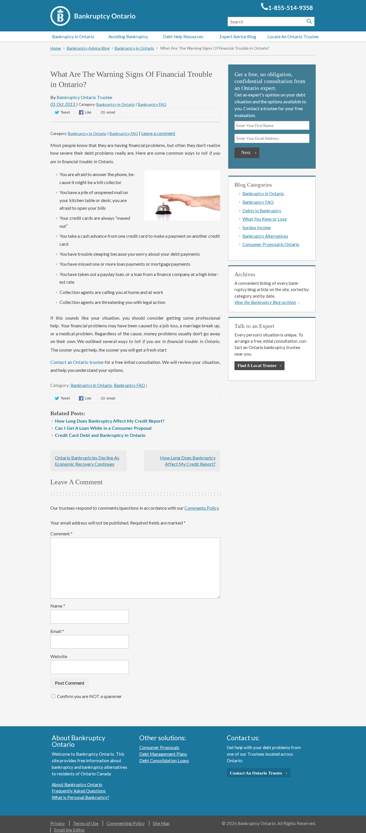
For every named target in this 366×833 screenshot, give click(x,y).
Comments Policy (201, 508)
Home (55, 48)
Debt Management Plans (163, 754)
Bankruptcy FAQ (152, 104)
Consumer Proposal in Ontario (270, 244)
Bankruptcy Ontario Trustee (84, 97)
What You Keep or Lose (264, 218)
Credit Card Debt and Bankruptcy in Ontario (100, 435)
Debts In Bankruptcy (261, 210)
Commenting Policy (126, 823)
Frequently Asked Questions (79, 790)
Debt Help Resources (183, 36)
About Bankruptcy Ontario (77, 784)
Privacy (57, 823)
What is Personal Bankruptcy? (80, 797)
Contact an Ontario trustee (77, 362)
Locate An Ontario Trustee (293, 36)
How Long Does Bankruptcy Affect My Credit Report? (109, 421)
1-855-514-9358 (290, 8)
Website (58, 656)
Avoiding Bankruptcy (128, 36)
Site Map (161, 823)
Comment (61, 533)
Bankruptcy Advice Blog (88, 48)
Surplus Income (256, 227)
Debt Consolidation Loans (164, 760)
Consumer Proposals (159, 747)
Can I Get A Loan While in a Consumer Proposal (103, 428)
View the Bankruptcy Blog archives (265, 302)
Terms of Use (85, 823)
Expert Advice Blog (238, 36)
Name (57, 605)
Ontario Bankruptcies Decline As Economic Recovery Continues (87, 461)
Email (57, 631)
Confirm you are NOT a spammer (89, 696)
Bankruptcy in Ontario (73, 36)
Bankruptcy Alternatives (265, 236)
